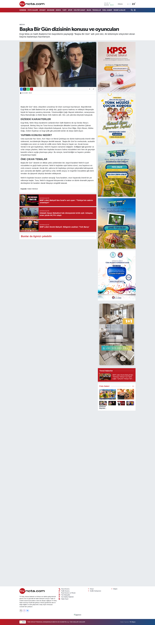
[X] (20, 610)
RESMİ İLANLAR (119, 10)
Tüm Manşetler (65, 595)
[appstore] (77, 615)
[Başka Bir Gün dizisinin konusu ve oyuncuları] (57, 64)
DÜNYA (58, 10)
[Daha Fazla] (31, 89)
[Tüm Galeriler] (133, 386)
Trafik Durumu (65, 591)
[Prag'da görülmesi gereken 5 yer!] (107, 394)
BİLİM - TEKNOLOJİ (94, 10)
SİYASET (42, 10)
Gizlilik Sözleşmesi (95, 591)
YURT (64, 10)
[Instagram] (24, 610)
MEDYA (22, 24)
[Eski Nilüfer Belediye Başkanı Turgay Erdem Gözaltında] (130, 403)
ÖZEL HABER (107, 10)
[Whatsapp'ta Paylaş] (28, 89)
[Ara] (132, 10)
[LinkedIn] (27, 610)
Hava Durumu (65, 589)
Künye (92, 589)
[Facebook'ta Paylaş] (21, 89)
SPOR (70, 10)
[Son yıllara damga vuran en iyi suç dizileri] (126, 394)
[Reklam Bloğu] (117, 67)
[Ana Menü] (134, 10)
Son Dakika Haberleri (67, 597)
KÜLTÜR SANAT (79, 10)
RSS (23, 622)
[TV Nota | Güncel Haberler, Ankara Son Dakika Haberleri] (32, 3)
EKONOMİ (50, 10)
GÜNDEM (22, 10)
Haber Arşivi (64, 599)
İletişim (115, 589)
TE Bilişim (133, 622)
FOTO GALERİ (33, 10)
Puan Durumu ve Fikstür (68, 593)
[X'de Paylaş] (24, 89)
